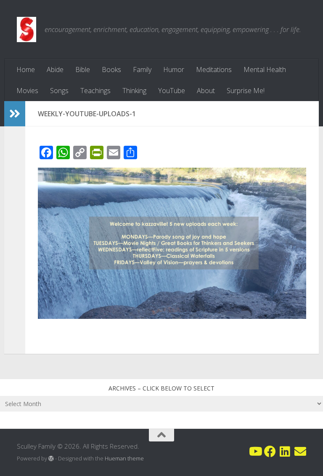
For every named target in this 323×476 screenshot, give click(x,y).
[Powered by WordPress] (51, 458)
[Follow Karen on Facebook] (270, 451)
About (206, 90)
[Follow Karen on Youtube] (255, 451)
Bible (82, 69)
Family (142, 69)
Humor (173, 69)
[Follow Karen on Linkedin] (285, 451)
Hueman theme (124, 458)
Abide (55, 69)
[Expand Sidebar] (14, 113)
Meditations (214, 69)
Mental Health (265, 69)
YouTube (171, 90)
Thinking (134, 90)
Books (111, 69)
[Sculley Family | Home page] (26, 29)
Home (25, 69)
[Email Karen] (300, 451)
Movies (27, 90)
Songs (59, 90)
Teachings (95, 90)
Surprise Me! (246, 90)
